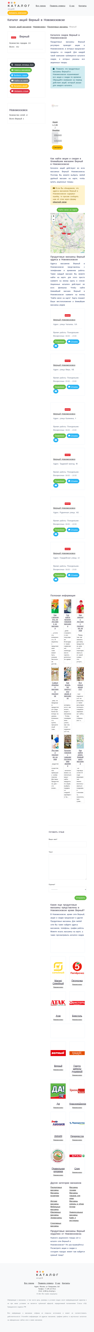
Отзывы (74, 342)
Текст (51, 852)
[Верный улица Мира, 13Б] (61, 228)
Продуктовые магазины (57, 27)
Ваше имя (53, 839)
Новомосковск (39, 27)
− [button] (53, 219)
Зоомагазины (56, 1218)
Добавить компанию (17, 13)
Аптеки (72, 1207)
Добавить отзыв (21, 91)
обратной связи (59, 202)
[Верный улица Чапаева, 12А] (64, 233)
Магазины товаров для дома (74, 1195)
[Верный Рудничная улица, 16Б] (60, 224)
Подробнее (59, 342)
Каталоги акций (20, 86)
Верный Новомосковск (64, 320)
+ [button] (53, 216)
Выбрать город (20, 75)
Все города (41, 6)
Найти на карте (21, 81)
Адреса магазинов (22, 70)
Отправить (80, 898)
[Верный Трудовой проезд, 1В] (64, 226)
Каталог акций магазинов (20, 27)
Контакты (83, 6)
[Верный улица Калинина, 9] (68, 234)
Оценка (52, 884)
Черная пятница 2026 (23, 65)
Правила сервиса (57, 6)
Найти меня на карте (67, 210)
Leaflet (82, 252)
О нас (72, 6)
